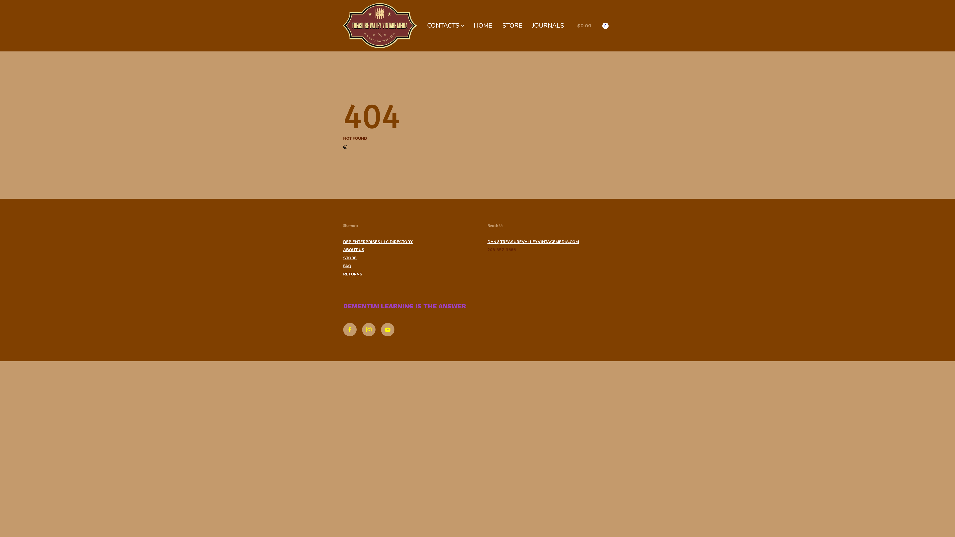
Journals (548, 25)
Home (483, 25)
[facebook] (350, 329)
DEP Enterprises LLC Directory (378, 242)
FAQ (347, 266)
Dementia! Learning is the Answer (404, 306)
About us (353, 250)
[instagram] (369, 329)
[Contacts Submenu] (464, 26)
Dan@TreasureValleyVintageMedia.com (533, 242)
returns (352, 274)
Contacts (443, 25)
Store (512, 25)
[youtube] (387, 329)
